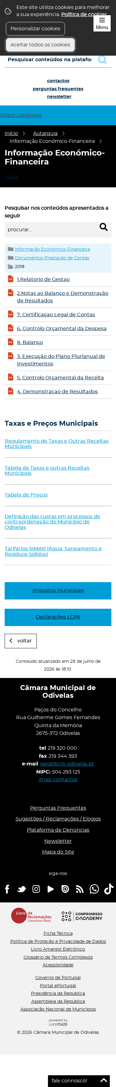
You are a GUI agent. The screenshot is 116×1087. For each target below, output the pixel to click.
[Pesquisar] (103, 227)
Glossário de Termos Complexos (58, 957)
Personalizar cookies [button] (35, 28)
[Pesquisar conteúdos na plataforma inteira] (104, 59)
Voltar (24, 640)
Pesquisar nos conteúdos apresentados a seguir (57, 212)
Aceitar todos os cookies (40, 44)
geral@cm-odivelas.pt (67, 763)
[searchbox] (58, 59)
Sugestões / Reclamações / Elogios (58, 818)
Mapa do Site (58, 852)
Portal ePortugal (58, 986)
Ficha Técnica (58, 933)
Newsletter (59, 97)
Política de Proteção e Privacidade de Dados (58, 942)
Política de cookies (84, 14)
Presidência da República (58, 993)
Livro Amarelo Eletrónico (58, 949)
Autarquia (45, 133)
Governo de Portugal (58, 978)
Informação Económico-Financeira (52, 249)
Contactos (58, 81)
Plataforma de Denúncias (58, 830)
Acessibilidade (58, 965)
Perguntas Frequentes (58, 89)
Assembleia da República (58, 1002)
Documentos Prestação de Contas (52, 258)
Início (11, 133)
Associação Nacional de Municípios (58, 1009)
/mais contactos (58, 779)
